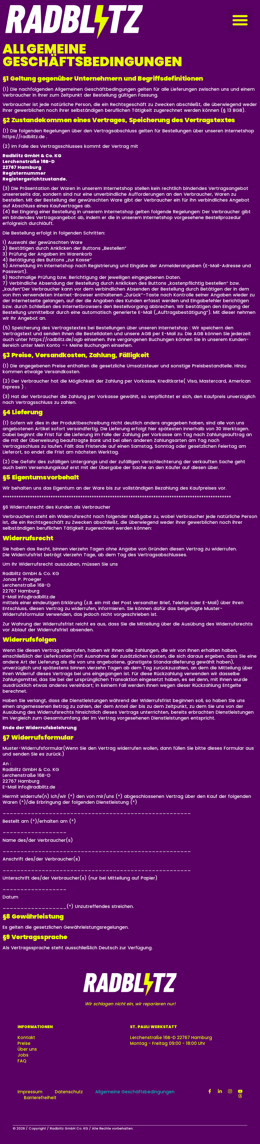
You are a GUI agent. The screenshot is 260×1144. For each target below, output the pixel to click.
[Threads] (240, 1096)
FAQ (22, 1061)
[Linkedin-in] (220, 1091)
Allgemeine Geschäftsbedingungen (134, 1092)
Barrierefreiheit (40, 1098)
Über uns (27, 1049)
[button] (240, 20)
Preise (24, 1043)
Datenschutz (69, 1092)
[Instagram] (230, 1091)
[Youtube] (240, 1091)
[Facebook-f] (209, 1091)
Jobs (23, 1055)
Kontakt (26, 1038)
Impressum (30, 1092)
